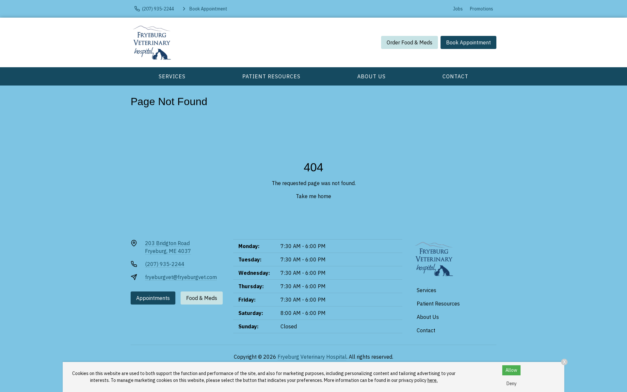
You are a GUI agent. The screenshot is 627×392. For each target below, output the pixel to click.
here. (432, 380)
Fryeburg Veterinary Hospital (312, 356)
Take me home (313, 196)
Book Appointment (468, 42)
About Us (371, 76)
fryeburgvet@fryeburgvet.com (181, 277)
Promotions (481, 9)
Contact (455, 76)
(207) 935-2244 (165, 264)
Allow (511, 370)
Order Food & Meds (409, 42)
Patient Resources (271, 76)
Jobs (458, 9)
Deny (511, 383)
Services (172, 76)
